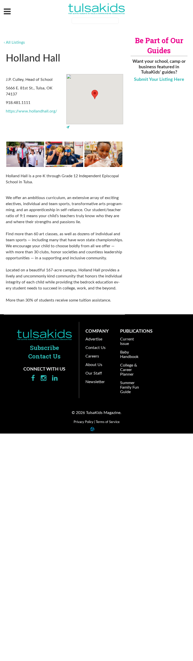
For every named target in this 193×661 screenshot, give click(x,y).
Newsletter (15, 612)
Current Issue (17, 487)
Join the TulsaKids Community (37, 448)
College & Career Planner (28, 511)
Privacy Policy (83, 422)
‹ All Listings (14, 42)
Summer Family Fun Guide (28, 523)
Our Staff (13, 599)
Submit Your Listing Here (159, 79)
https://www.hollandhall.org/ (31, 111)
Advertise (13, 550)
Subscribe (44, 348)
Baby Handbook (19, 499)
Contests (13, 460)
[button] (94, 94)
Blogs (15, 435)
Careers (12, 575)
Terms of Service (108, 422)
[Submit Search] (122, 21)
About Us (13, 587)
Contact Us (15, 563)
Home (44, 334)
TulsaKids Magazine (96, 9)
